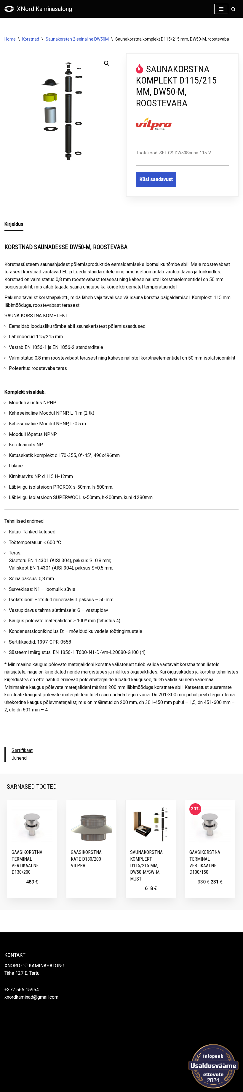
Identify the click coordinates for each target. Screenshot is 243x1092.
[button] (106, 63)
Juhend (19, 758)
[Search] (233, 9)
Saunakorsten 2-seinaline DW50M (77, 39)
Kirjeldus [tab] (13, 224)
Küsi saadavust (156, 179)
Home (10, 39)
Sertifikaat (22, 750)
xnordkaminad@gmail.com (31, 997)
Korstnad (30, 39)
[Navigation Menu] (221, 9)
